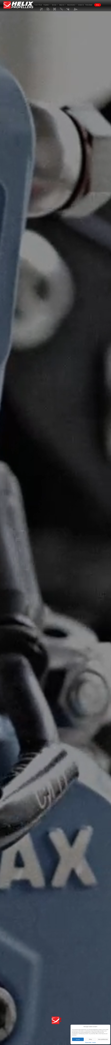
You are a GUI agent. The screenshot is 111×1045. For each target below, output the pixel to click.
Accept (78, 1039)
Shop (97, 5)
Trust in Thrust (38, 5)
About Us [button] (61, 5)
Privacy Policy (88, 1042)
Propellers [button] (46, 5)
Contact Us (81, 5)
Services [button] (54, 5)
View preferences (103, 1039)
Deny (90, 1039)
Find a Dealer (88, 5)
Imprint (94, 1042)
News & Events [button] (71, 5)
